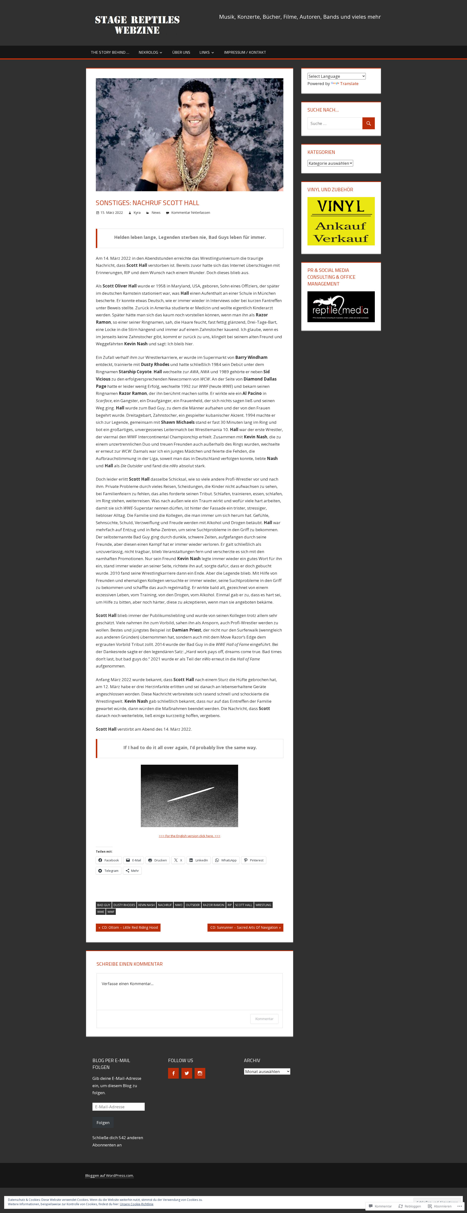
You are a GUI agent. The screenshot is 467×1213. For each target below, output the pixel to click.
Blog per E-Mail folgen (111, 1064)
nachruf (165, 905)
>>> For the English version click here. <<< (189, 836)
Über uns (181, 52)
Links (204, 52)
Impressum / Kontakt (245, 52)
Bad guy (103, 905)
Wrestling (263, 905)
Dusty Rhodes (124, 905)
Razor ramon (213, 905)
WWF (111, 912)
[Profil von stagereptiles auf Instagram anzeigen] (200, 1073)
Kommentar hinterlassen (190, 212)
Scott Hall (243, 905)
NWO (178, 905)
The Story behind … (110, 52)
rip (230, 905)
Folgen (103, 1122)
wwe (100, 912)
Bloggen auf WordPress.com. (109, 1175)
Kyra (137, 212)
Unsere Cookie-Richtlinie (136, 1204)
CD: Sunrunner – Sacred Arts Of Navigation (242, 928)
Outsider (193, 905)
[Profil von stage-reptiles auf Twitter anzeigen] (186, 1073)
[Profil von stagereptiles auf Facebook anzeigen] (173, 1073)
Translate (349, 83)
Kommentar (264, 1019)
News (156, 212)
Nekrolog (148, 52)
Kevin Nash (146, 905)
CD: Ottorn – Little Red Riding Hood (127, 928)
